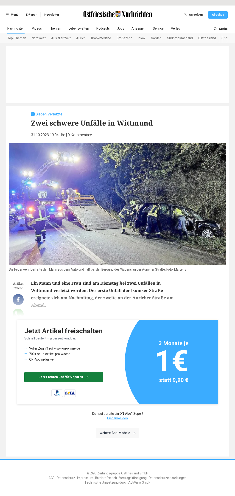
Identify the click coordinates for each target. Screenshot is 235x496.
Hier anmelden (117, 418)
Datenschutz (66, 478)
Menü (14, 15)
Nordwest (39, 38)
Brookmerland (101, 38)
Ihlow (141, 38)
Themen (55, 28)
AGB (51, 478)
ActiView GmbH (139, 482)
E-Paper (31, 15)
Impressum (85, 478)
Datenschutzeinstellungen (168, 478)
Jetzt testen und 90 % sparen (61, 377)
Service (158, 28)
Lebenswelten (79, 28)
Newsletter (51, 15)
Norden (156, 38)
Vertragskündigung (133, 478)
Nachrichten (16, 28)
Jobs (120, 28)
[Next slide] (222, 38)
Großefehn (124, 38)
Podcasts (103, 28)
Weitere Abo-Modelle (115, 433)
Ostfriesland (207, 38)
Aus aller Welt (61, 38)
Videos (37, 28)
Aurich (81, 38)
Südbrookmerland (180, 38)
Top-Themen (16, 38)
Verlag (175, 28)
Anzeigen (138, 28)
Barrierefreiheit (106, 478)
